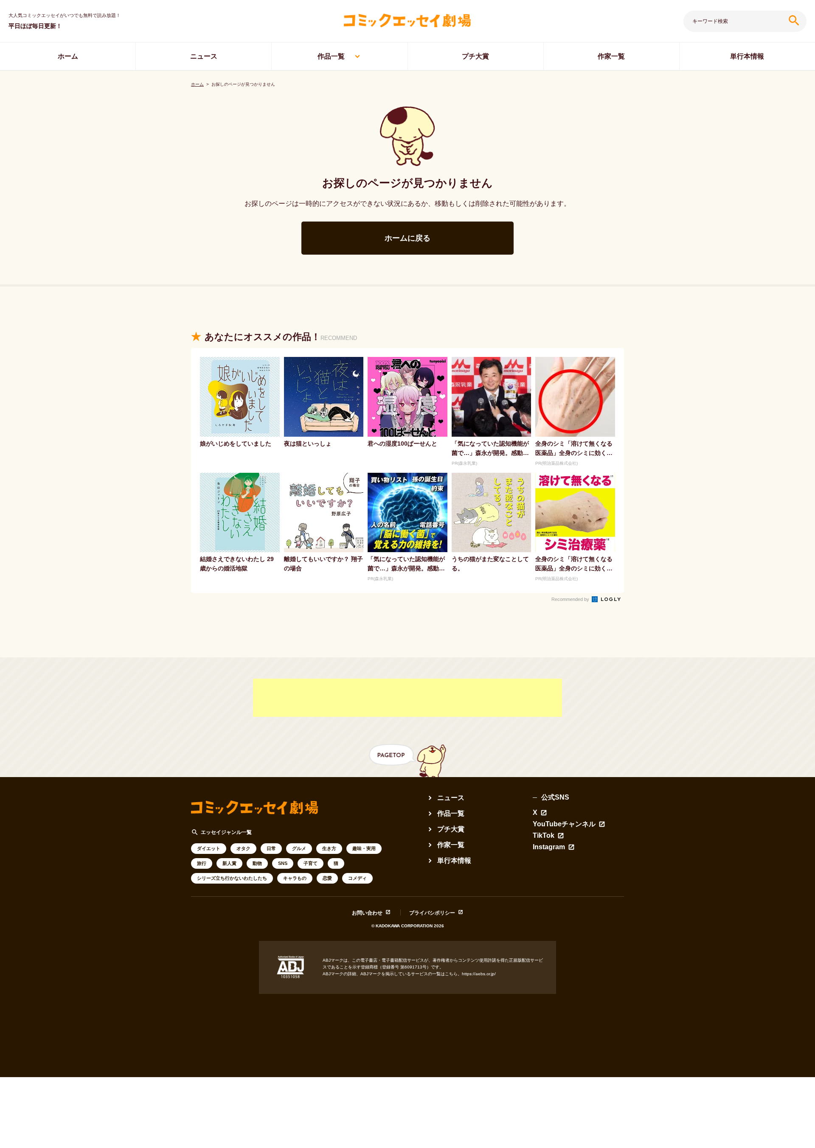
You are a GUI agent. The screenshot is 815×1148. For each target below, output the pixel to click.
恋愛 (327, 878)
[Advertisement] (407, 698)
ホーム (68, 56)
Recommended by (570, 599)
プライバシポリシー (432, 912)
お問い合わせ (367, 912)
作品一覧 (331, 56)
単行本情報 (747, 56)
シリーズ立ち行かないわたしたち (232, 878)
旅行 (201, 863)
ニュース (203, 56)
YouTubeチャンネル (564, 824)
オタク (243, 848)
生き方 (329, 848)
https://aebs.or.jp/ (479, 973)
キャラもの (294, 878)
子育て (311, 863)
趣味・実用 (364, 848)
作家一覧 (611, 56)
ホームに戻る (407, 238)
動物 (257, 863)
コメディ (357, 878)
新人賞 (229, 863)
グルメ (299, 848)
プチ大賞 (475, 56)
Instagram (549, 847)
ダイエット (208, 848)
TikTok (543, 835)
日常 (271, 848)
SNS (282, 863)
